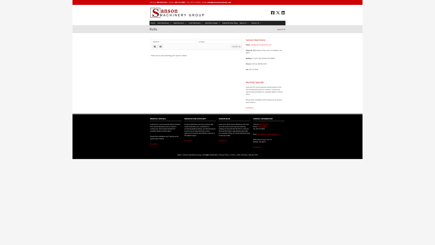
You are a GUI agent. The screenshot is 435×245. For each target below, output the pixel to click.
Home (153, 23)
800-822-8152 (162, 2)
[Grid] (154, 46)
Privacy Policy (224, 155)
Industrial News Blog (229, 23)
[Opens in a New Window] (272, 12)
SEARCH (235, 47)
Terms (233, 155)
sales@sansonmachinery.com (219, 2)
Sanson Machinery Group (192, 155)
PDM (256, 155)
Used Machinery (195, 23)
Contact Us (255, 23)
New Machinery (163, 23)
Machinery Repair (211, 23)
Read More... (250, 108)
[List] (160, 46)
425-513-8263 (180, 2)
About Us (243, 23)
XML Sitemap (242, 155)
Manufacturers (178, 23)
